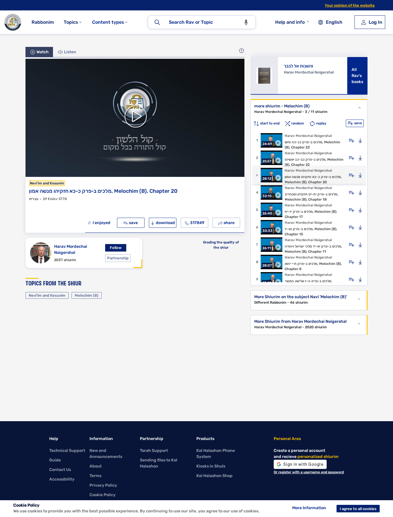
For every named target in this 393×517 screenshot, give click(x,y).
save (133, 222)
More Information (309, 507)
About (95, 466)
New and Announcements (105, 453)
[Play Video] (135, 117)
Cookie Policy (102, 494)
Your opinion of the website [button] (350, 5)
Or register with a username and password (309, 472)
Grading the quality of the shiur (221, 245)
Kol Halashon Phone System (215, 453)
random (297, 123)
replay (320, 123)
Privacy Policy (103, 485)
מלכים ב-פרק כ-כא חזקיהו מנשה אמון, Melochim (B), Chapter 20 (103, 191)
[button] (241, 50)
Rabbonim (43, 22)
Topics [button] (71, 22)
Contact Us (60, 469)
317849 (196, 222)
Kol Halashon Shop (214, 475)
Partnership (118, 258)
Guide (55, 460)
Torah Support (154, 450)
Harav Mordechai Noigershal (70, 249)
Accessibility (61, 479)
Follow (116, 247)
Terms (95, 475)
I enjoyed (101, 222)
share (229, 222)
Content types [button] (108, 22)
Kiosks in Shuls (210, 466)
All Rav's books (357, 75)
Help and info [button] (290, 22)
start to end (269, 123)
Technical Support (67, 450)
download (165, 222)
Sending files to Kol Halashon (158, 463)
